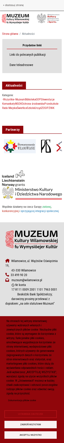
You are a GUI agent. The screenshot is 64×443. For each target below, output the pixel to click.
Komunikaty (8, 103)
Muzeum (20, 99)
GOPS (39, 99)
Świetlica (22, 108)
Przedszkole (51, 103)
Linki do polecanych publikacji (28, 54)
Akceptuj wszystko (31, 434)
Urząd (37, 108)
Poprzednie (6, 149)
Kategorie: (8, 95)
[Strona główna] (30, 18)
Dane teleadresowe (21, 65)
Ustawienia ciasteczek (30, 413)
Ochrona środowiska (33, 103)
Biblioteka (30, 99)
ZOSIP (45, 108)
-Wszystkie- (8, 99)
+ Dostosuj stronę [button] (13, 5)
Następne (58, 149)
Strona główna (10, 33)
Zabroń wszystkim (30, 424)
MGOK (18, 103)
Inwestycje (48, 99)
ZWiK (51, 108)
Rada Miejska (9, 108)
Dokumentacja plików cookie (22, 400)
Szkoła (30, 108)
